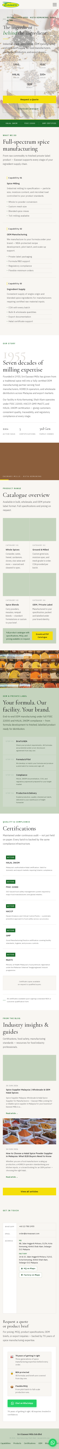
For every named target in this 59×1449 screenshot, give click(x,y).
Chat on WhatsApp (24, 1403)
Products (17, 1443)
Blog (47, 1443)
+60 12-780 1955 (26, 1226)
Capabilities (6, 1443)
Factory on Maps (32, 1275)
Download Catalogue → (29, 108)
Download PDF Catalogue (42, 635)
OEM (40, 1443)
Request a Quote (29, 99)
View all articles (29, 1191)
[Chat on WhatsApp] (53, 1443)
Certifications (30, 1443)
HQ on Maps (29, 1268)
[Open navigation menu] (55, 4)
